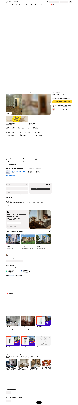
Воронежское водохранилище (26, 271)
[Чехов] (13, 239)
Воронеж (7, 267)
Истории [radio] (22, 356)
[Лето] (43, 239)
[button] (47, 2)
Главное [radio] (7, 356)
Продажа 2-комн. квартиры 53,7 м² (18, 171)
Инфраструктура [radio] (19, 275)
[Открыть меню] (69, 92)
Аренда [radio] (36, 356)
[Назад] (6, 119)
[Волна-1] (28, 239)
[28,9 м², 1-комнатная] (43, 341)
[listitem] (42, 132)
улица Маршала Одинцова (14, 267)
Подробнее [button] (8, 207)
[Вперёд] (51, 104)
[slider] (17, 194)
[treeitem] (9, 5)
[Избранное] (45, 2)
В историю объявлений (10, 175)
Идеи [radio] (18, 356)
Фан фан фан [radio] (13, 356)
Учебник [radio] (27, 356)
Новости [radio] (31, 356)
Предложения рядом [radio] (10, 275)
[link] (70, 2)
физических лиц (17, 226)
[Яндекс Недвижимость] (12, 2)
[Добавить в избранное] (71, 92)
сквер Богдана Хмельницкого (11, 271)
